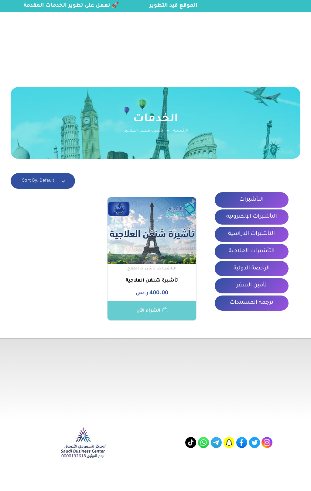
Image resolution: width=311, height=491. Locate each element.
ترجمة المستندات (251, 303)
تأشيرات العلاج (141, 269)
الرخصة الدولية (252, 269)
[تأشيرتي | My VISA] (270, 40)
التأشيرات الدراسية (251, 234)
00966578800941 (60, 14)
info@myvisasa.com (21, 14)
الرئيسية (180, 131)
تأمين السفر (252, 285)
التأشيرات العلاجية (252, 251)
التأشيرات (167, 269)
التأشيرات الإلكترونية (251, 217)
